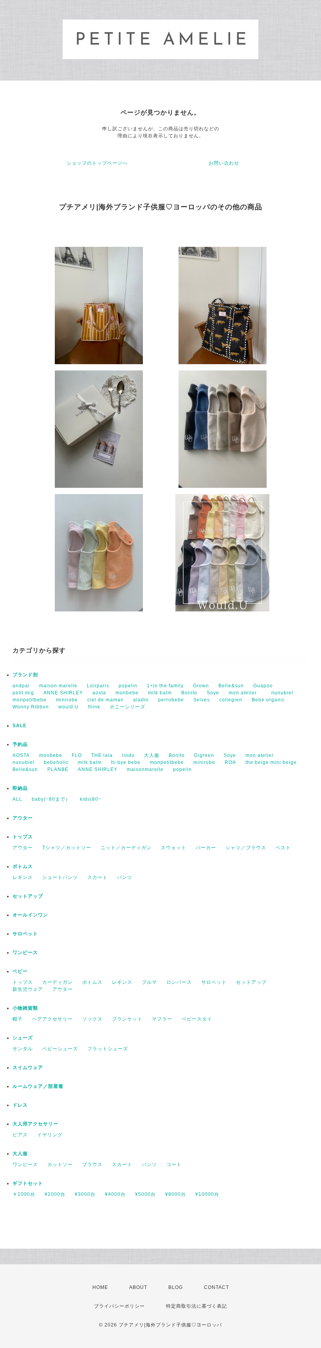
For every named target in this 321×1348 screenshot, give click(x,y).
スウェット (173, 847)
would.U (68, 707)
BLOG (175, 1287)
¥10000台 (207, 1194)
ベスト (283, 847)
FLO (77, 755)
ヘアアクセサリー (52, 1019)
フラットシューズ (107, 1048)
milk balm (160, 693)
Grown (201, 685)
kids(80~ (90, 799)
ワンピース (25, 952)
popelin (128, 685)
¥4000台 (115, 1194)
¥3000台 (85, 1194)
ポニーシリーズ (127, 707)
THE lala (102, 755)
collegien (230, 700)
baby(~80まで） (51, 799)
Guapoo (263, 685)
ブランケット (127, 1019)
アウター (23, 818)
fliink (94, 707)
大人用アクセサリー (35, 1124)
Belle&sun (231, 685)
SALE (20, 725)
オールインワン (30, 915)
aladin (141, 700)
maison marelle (58, 685)
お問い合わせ (224, 163)
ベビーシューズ (60, 1048)
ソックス (92, 1019)
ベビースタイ (197, 1019)
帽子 (18, 1019)
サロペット (25, 933)
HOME (100, 1287)
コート (174, 1164)
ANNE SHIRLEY (63, 693)
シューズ (23, 1038)
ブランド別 (25, 675)
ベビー (20, 971)
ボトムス (23, 866)
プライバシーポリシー (119, 1306)
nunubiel (282, 693)
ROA (230, 762)
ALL (17, 799)
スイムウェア (28, 1067)
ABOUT (138, 1287)
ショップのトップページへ (97, 163)
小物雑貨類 (25, 1008)
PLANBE (58, 769)
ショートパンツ (60, 877)
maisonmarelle (145, 769)
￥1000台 (24, 1194)
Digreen (204, 755)
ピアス (20, 1135)
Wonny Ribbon (31, 707)
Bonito (189, 693)
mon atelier (245, 693)
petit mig (23, 693)
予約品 (20, 744)
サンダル (23, 1048)
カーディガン (57, 982)
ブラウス (92, 1164)
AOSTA (21, 755)
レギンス (23, 877)
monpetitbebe (30, 700)
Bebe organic (268, 700)
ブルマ (149, 982)
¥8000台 (175, 1194)
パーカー (206, 847)
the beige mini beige (271, 762)
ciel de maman (105, 700)
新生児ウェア (28, 989)
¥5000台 (145, 1194)
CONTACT (216, 1287)
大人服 (151, 755)
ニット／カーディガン (126, 847)
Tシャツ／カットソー (66, 847)
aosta (99, 693)
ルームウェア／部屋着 (38, 1086)
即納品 (20, 788)
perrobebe (171, 700)
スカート (97, 877)
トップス (23, 836)
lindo (128, 755)
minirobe (67, 700)
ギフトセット (28, 1183)
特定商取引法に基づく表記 (196, 1306)
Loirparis (98, 685)
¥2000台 (55, 1194)
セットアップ (28, 896)
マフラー (162, 1019)
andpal (21, 685)
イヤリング (50, 1135)
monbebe (127, 693)
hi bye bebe (126, 762)
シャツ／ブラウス (245, 847)
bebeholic (56, 762)
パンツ (124, 877)
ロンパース (179, 982)
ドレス (20, 1105)
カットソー (60, 1164)
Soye (213, 693)
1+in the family (165, 685)
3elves (201, 700)
